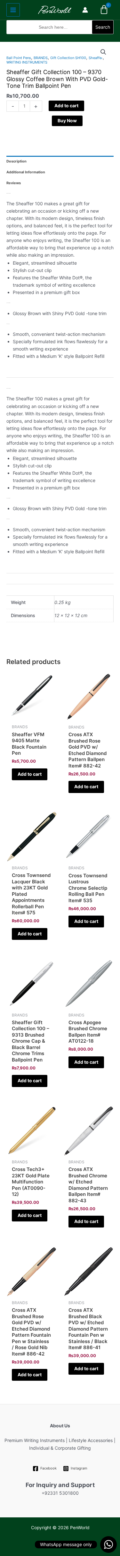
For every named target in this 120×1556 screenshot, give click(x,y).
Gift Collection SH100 (68, 58)
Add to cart (66, 105)
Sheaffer (96, 58)
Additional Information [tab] (25, 172)
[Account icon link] (85, 10)
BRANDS (41, 58)
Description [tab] (16, 161)
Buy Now (67, 120)
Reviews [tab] (13, 183)
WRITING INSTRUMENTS (26, 62)
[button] (60, 38)
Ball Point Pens (18, 58)
